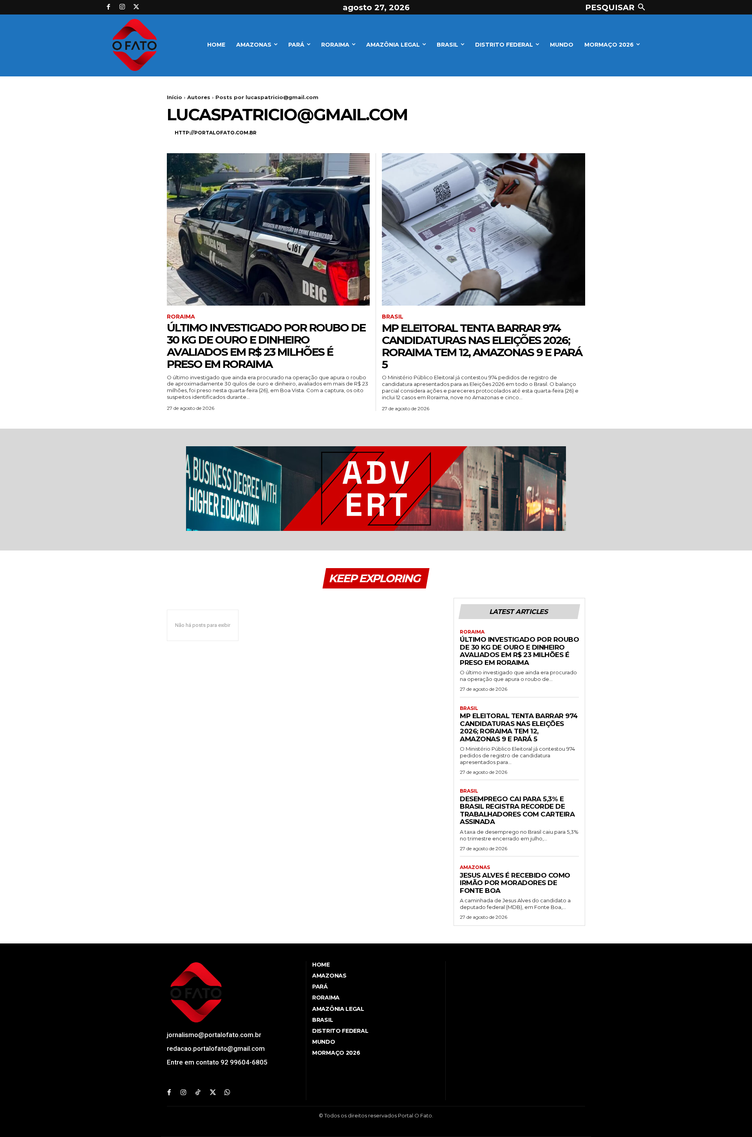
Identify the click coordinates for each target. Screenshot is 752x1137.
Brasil (392, 316)
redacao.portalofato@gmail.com (216, 1048)
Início (174, 97)
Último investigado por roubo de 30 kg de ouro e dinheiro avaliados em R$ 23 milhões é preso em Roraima (266, 345)
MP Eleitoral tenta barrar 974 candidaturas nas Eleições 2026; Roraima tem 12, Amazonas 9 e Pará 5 (482, 346)
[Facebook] (108, 7)
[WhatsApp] (227, 1093)
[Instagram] (123, 7)
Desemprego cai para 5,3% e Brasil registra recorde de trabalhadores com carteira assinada (517, 810)
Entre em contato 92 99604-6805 (217, 1062)
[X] (136, 7)
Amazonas (475, 867)
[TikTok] (198, 1093)
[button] (617, 7)
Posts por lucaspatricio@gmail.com (266, 97)
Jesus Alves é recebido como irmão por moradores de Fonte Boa (515, 882)
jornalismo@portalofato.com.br (214, 1035)
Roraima (181, 316)
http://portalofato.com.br (216, 133)
